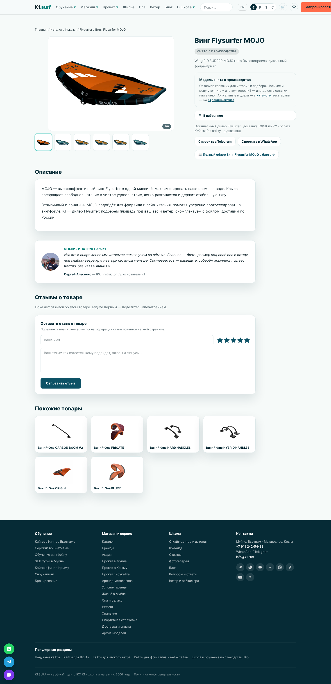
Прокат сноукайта (116, 574)
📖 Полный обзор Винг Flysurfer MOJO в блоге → (236, 154)
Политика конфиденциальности (157, 674)
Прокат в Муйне (114, 561)
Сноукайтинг (44, 574)
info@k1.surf (245, 557)
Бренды (108, 548)
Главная (41, 29)
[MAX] (260, 567)
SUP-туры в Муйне (49, 561)
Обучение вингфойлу (51, 554)
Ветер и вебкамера (184, 581)
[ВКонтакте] (270, 567)
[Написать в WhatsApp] (9, 648)
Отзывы (175, 554)
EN (242, 7)
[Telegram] (240, 567)
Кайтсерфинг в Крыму (52, 568)
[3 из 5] (233, 340)
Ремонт (107, 607)
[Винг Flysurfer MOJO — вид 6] (140, 142)
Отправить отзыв (60, 383)
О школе (186, 7)
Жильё (128, 7)
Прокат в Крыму (114, 568)
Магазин (89, 7)
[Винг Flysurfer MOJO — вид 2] (62, 142)
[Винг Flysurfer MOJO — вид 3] (82, 142)
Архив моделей (114, 633)
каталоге (263, 95)
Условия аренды (114, 587)
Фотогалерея (179, 561)
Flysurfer (85, 29)
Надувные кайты (47, 657)
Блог (168, 7)
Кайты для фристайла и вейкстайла (161, 657)
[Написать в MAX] (9, 675)
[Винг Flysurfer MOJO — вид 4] (101, 142)
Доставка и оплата (116, 626)
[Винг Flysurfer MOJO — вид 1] (43, 142)
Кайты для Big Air (76, 657)
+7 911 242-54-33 (249, 546)
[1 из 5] (220, 340)
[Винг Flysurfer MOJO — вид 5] (120, 142)
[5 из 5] (247, 340)
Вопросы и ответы (183, 574)
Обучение (66, 7)
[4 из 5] (240, 340)
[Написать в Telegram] (9, 662)
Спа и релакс (112, 600)
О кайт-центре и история (188, 541)
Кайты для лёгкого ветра (111, 657)
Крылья (71, 29)
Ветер (155, 7)
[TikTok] (290, 567)
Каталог (56, 29)
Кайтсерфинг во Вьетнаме (55, 541)
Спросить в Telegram (215, 141)
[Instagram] (280, 567)
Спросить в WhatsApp (259, 141)
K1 (42, 7)
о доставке (232, 131)
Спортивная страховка (119, 620)
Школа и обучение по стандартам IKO (220, 657)
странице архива (221, 100)
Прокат (110, 7)
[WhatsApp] (250, 567)
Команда (176, 548)
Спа (142, 7)
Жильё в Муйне (114, 594)
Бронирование (46, 581)
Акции (106, 554)
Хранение (109, 613)
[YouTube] (240, 577)
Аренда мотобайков (117, 581)
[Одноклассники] (250, 577)
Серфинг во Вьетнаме (52, 548)
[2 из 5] (227, 340)
